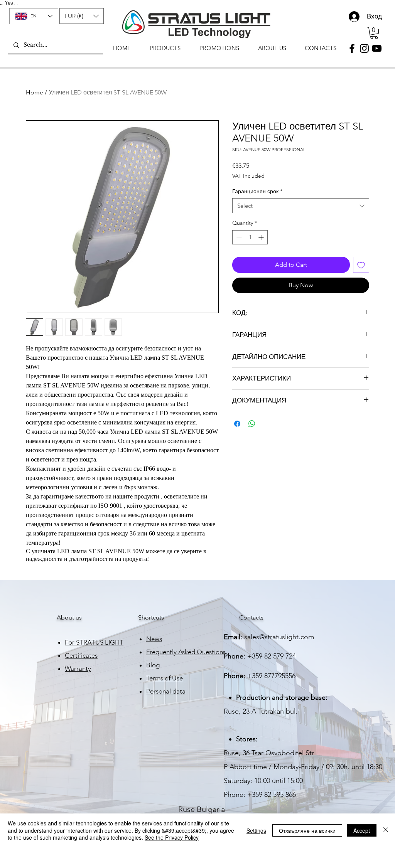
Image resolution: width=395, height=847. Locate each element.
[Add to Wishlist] (361, 265)
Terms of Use (164, 678)
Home (34, 92)
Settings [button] (256, 830)
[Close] (385, 830)
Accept (361, 830)
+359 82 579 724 (271, 656)
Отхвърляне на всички (307, 830)
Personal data (166, 691)
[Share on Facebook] (237, 423)
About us (69, 617)
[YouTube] (377, 48)
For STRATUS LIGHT (94, 642)
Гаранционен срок (257, 191)
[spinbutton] (250, 237)
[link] (374, 33)
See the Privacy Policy (172, 837)
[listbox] (81, 16)
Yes (9, 3)
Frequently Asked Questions (186, 652)
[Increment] (262, 237)
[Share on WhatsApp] (252, 423)
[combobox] (300, 205)
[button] (81, 16)
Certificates (81, 655)
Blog (153, 665)
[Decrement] (238, 237)
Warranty (78, 668)
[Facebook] (352, 48)
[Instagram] (364, 48)
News (154, 639)
